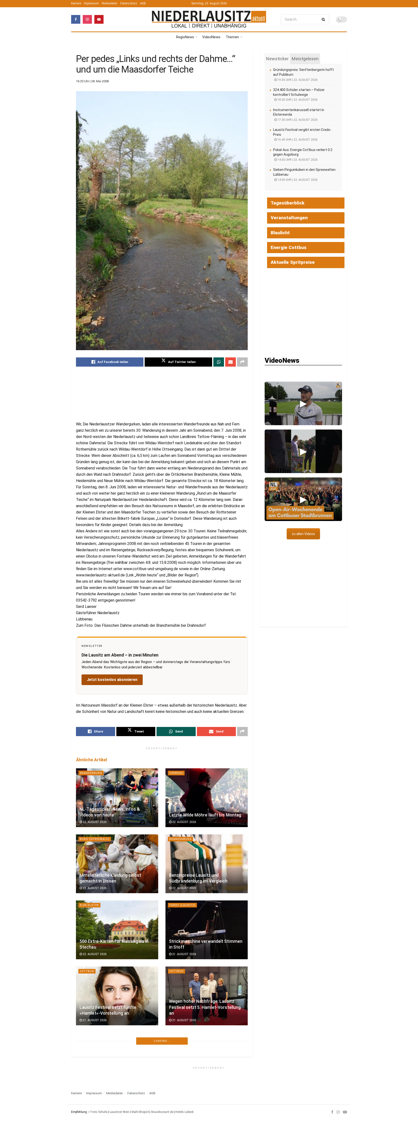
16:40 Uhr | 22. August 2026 (297, 139)
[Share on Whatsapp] (218, 362)
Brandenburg (91, 773)
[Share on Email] (230, 362)
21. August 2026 (184, 954)
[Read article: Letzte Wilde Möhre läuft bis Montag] (206, 797)
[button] (303, 403)
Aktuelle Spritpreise (293, 262)
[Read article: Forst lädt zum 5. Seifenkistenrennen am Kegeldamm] (206, 1062)
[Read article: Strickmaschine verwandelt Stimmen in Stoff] (206, 929)
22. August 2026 (94, 822)
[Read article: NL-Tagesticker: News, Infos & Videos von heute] (117, 797)
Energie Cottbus (288, 247)
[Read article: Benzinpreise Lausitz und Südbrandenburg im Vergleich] (206, 863)
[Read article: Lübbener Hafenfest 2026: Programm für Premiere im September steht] (117, 1062)
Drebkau (176, 773)
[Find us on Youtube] (99, 19)
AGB (143, 3)
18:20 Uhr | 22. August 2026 (297, 99)
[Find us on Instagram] (87, 19)
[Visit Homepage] (209, 19)
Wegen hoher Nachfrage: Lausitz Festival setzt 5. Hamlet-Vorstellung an (205, 1007)
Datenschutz (128, 3)
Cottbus (87, 971)
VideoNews (211, 37)
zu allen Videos (303, 534)
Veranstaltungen (289, 217)
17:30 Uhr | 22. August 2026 (297, 119)
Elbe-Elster (89, 905)
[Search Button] (324, 19)
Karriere (76, 3)
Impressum (91, 3)
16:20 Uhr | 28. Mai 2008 (92, 81)
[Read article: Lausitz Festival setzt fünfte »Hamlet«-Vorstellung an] (117, 995)
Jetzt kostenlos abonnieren (112, 679)
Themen (232, 37)
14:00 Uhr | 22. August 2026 (297, 179)
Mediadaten (109, 3)
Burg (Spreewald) (95, 839)
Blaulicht (280, 232)
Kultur (175, 1103)
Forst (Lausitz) (182, 905)
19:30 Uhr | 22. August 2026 (297, 80)
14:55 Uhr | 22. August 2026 (297, 159)
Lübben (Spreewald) (96, 1037)
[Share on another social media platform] (242, 362)
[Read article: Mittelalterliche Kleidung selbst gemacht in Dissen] (117, 863)
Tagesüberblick (288, 203)
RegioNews (185, 37)
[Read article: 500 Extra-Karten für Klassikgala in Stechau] (117, 929)
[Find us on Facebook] (75, 19)
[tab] (277, 58)
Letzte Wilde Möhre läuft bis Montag (205, 815)
